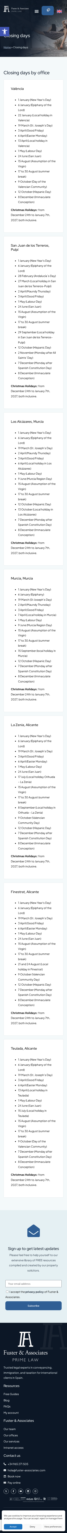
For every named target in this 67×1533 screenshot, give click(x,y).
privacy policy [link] (34, 1291)
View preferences (52, 1526)
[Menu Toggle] (37, 11)
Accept (13, 1526)
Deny (32, 1526)
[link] (4, 31)
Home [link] (7, 47)
